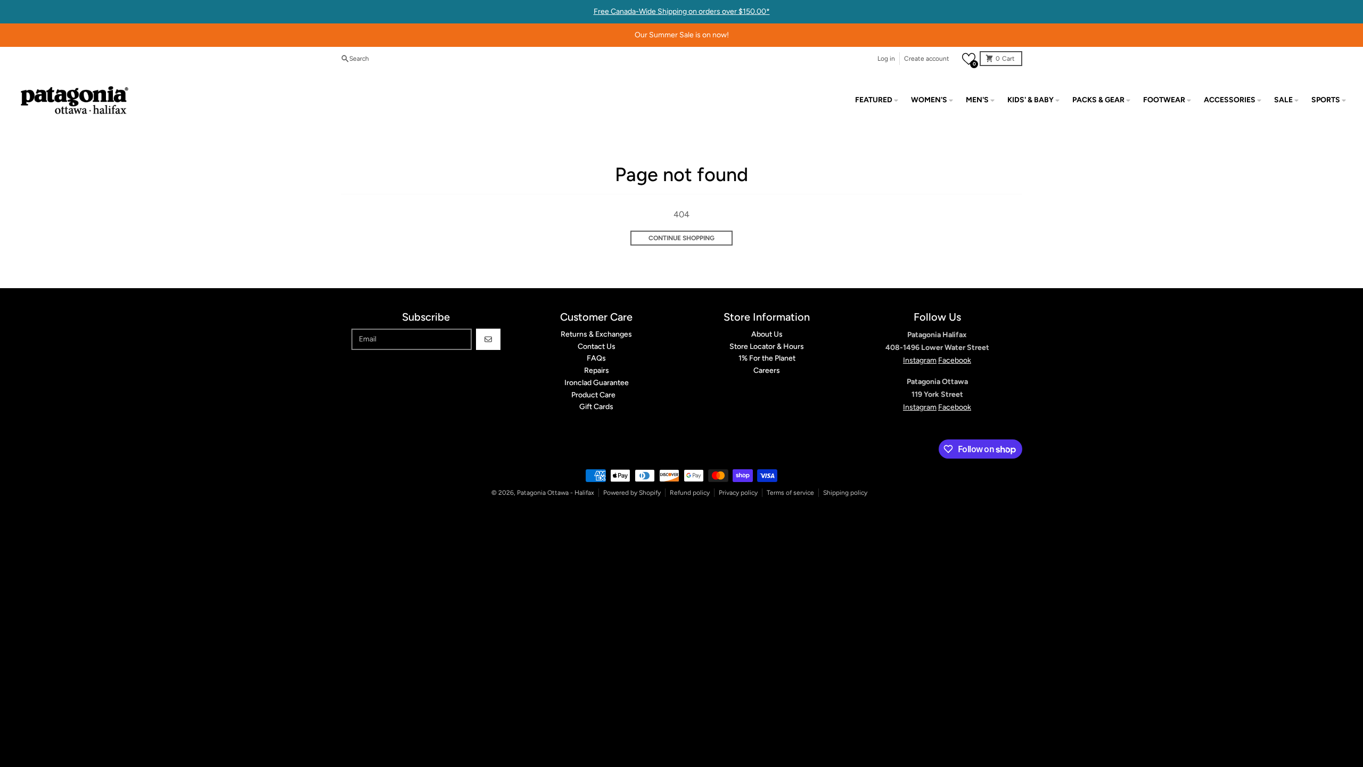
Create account (926, 58)
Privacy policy (738, 492)
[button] (968, 59)
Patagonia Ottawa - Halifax (555, 492)
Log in (886, 58)
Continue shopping (681, 238)
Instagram (920, 360)
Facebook (954, 360)
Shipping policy (845, 492)
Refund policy (690, 492)
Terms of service (790, 492)
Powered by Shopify (632, 492)
